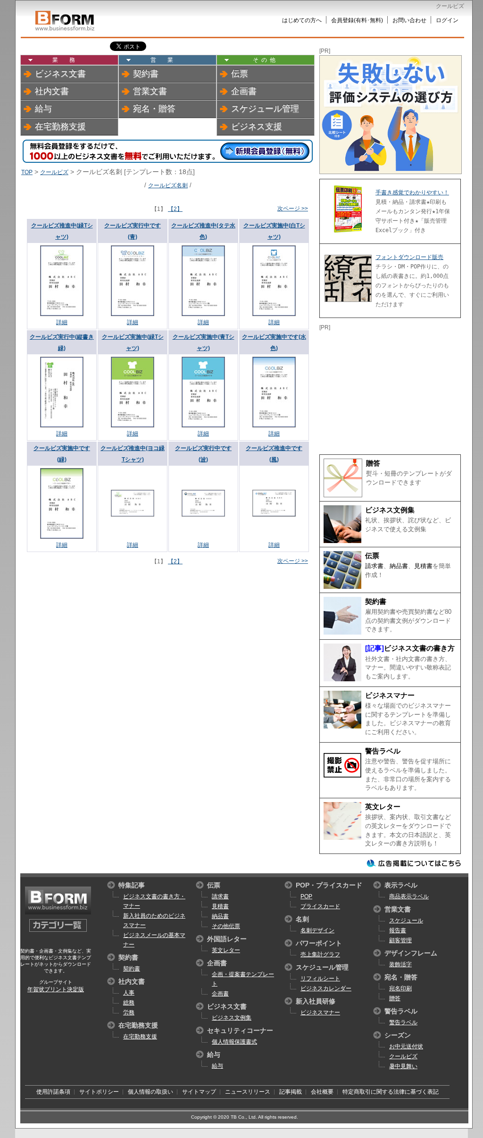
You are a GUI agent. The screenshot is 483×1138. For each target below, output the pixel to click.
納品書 (399, 565)
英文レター (382, 807)
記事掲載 (290, 1091)
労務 (128, 1012)
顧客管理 (400, 940)
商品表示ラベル (409, 896)
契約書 (145, 73)
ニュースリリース (247, 1091)
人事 (128, 992)
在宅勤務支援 (60, 126)
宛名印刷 (400, 988)
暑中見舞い (403, 1066)
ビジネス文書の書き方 (419, 648)
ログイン (447, 20)
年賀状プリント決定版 (55, 989)
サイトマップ (199, 1091)
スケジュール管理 (265, 108)
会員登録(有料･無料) (357, 20)
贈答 (373, 463)
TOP (27, 172)
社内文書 (52, 91)
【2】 (175, 209)
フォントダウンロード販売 (409, 257)
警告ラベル (382, 751)
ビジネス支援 (256, 126)
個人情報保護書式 (234, 1041)
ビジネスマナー (390, 695)
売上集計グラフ (320, 954)
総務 (128, 1002)
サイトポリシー (99, 1091)
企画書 (244, 91)
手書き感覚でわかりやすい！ (412, 192)
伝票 (239, 73)
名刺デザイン (317, 930)
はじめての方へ (302, 20)
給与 (43, 108)
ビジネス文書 (60, 73)
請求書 (374, 565)
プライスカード (320, 906)
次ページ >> (292, 208)
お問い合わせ (409, 20)
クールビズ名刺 (168, 185)
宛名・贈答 (154, 108)
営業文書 (150, 91)
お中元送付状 (406, 1046)
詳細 (61, 322)
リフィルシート (320, 978)
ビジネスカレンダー (325, 988)
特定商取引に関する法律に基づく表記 (390, 1091)
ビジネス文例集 (390, 510)
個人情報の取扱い (150, 1091)
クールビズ (54, 172)
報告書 (397, 930)
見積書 (423, 565)
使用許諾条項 (53, 1091)
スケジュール (406, 920)
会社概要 (322, 1091)
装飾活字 (400, 964)
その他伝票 (226, 926)
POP (306, 896)
